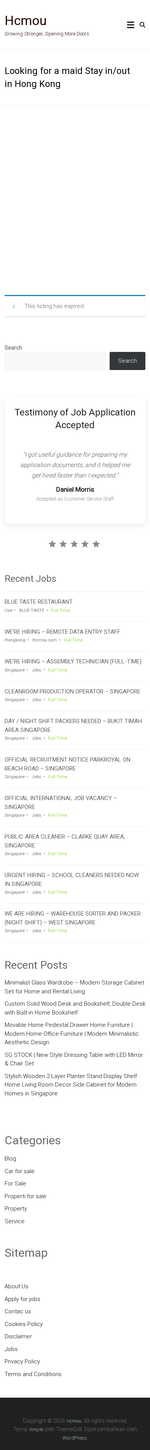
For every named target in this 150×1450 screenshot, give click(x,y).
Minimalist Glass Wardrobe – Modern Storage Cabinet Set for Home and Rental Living (74, 987)
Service (15, 1221)
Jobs (11, 1349)
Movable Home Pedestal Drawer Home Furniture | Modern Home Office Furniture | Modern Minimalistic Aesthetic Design (72, 1033)
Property (16, 1208)
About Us (16, 1286)
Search (13, 347)
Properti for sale (26, 1196)
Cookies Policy (24, 1324)
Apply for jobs (22, 1299)
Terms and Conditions (33, 1374)
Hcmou (26, 20)
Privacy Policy (22, 1361)
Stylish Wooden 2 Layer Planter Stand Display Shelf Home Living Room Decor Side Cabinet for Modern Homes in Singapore (71, 1085)
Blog (10, 1158)
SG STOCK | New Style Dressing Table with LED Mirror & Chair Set (74, 1059)
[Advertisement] (75, 201)
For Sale (15, 1183)
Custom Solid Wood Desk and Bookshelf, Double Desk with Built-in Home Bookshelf (75, 1008)
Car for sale (20, 1171)
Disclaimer (18, 1336)
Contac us (18, 1311)
